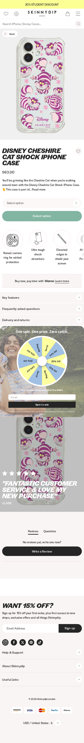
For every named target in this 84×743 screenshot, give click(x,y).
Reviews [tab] (33, 532)
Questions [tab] (50, 532)
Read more (38, 189)
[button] (78, 151)
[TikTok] (40, 642)
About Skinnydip (13, 666)
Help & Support (12, 652)
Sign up (70, 628)
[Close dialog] (3, 329)
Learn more (62, 281)
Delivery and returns (16, 320)
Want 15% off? (27, 605)
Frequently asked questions (21, 308)
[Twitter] (22, 642)
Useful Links (10, 679)
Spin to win (42, 404)
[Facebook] (14, 642)
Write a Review (43, 552)
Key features (10, 297)
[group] (42, 4)
